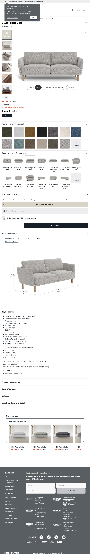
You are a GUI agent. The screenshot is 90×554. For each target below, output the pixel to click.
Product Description (11, 382)
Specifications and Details (14, 403)
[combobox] (45, 211)
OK (33, 18)
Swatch (71, 87)
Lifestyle (47, 87)
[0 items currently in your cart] (84, 10)
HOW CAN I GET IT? (10, 195)
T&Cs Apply (20, 107)
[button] (45, 195)
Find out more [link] (12, 18)
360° (38, 87)
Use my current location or (46, 204)
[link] (73, 10)
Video (30, 87)
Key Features (8, 312)
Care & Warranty (10, 389)
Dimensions (59, 87)
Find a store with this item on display (21, 218)
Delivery (5, 396)
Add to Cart (56, 225)
